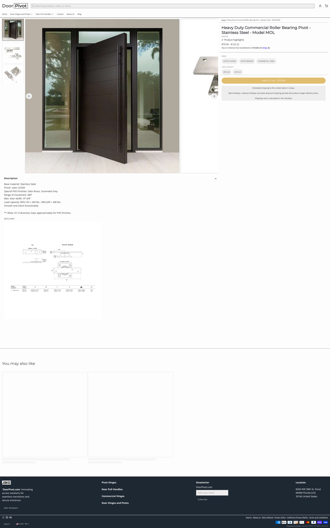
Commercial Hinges (113, 496)
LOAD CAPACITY (227, 67)
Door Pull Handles (43, 14)
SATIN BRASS (247, 61)
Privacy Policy (280, 517)
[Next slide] (214, 96)
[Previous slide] (29, 96)
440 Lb (237, 72)
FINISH (224, 56)
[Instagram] (3, 517)
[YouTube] (10, 517)
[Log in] (319, 5)
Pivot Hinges (109, 482)
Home (4, 14)
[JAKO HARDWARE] (15, 6)
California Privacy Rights (297, 517)
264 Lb (226, 72)
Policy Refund (267, 517)
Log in (7, 524)
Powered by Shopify (294, 526)
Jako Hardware (11, 508)
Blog (79, 14)
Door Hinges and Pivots (20, 14)
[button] (274, 81)
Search (249, 517)
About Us (71, 14)
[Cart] (325, 5)
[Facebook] (7, 517)
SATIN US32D (229, 61)
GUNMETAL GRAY (266, 61)
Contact (60, 14)
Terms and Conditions (318, 517)
